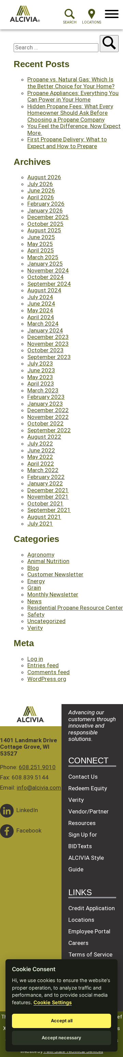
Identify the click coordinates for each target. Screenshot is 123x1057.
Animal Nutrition (48, 561)
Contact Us (83, 776)
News (34, 601)
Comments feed (48, 672)
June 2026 (41, 190)
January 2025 (45, 263)
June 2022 (41, 450)
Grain (34, 587)
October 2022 (45, 423)
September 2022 (49, 430)
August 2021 (44, 516)
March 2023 (42, 390)
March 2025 (42, 257)
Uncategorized (46, 621)
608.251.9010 (37, 767)
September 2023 (49, 357)
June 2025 (41, 237)
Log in (35, 658)
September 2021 (49, 510)
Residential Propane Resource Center (75, 607)
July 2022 (40, 443)
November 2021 (48, 496)
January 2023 (45, 403)
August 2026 (44, 177)
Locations (81, 919)
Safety (35, 614)
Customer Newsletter (55, 574)
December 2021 (48, 490)
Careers (78, 942)
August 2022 (44, 436)
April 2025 (40, 250)
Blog (33, 567)
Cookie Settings (52, 1002)
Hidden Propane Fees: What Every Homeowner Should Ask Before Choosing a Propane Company (70, 113)
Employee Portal (89, 931)
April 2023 (40, 383)
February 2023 (46, 396)
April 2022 (40, 463)
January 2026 (45, 210)
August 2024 (44, 290)
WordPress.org (46, 678)
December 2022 (48, 410)
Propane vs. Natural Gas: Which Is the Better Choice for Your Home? (70, 83)
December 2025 (48, 217)
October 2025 (45, 223)
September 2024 (49, 283)
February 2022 (46, 476)
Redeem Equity (87, 788)
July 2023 (40, 363)
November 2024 (48, 270)
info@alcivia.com (39, 787)
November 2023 (48, 343)
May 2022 (40, 456)
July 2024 (40, 297)
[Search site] (109, 43)
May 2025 (40, 243)
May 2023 (40, 377)
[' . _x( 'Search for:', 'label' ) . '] (57, 47)
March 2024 (42, 323)
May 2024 (40, 310)
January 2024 (45, 330)
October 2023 (45, 350)
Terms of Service (90, 954)
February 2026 (46, 203)
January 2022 (45, 483)
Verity (35, 627)
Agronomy (40, 554)
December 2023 (48, 336)
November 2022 (48, 417)
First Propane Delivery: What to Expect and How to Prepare (67, 143)
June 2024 (41, 303)
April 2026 (40, 197)
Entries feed (43, 665)
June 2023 (41, 370)
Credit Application (91, 908)
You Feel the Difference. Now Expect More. (74, 129)
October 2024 (45, 277)
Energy (36, 581)
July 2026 (40, 184)
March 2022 (42, 470)
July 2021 (40, 523)
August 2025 (44, 230)
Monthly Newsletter (52, 594)
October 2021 (45, 503)
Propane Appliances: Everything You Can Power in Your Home (73, 96)
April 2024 (40, 317)
